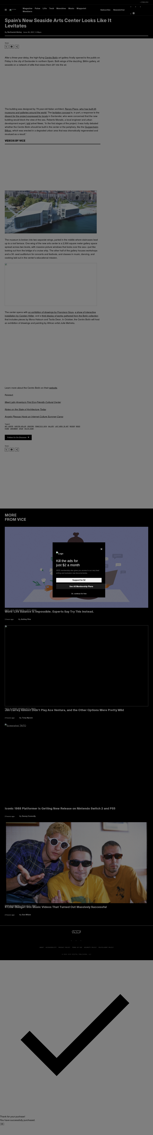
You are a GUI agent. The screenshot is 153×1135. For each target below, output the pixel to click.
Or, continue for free (79, 594)
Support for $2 (78, 580)
